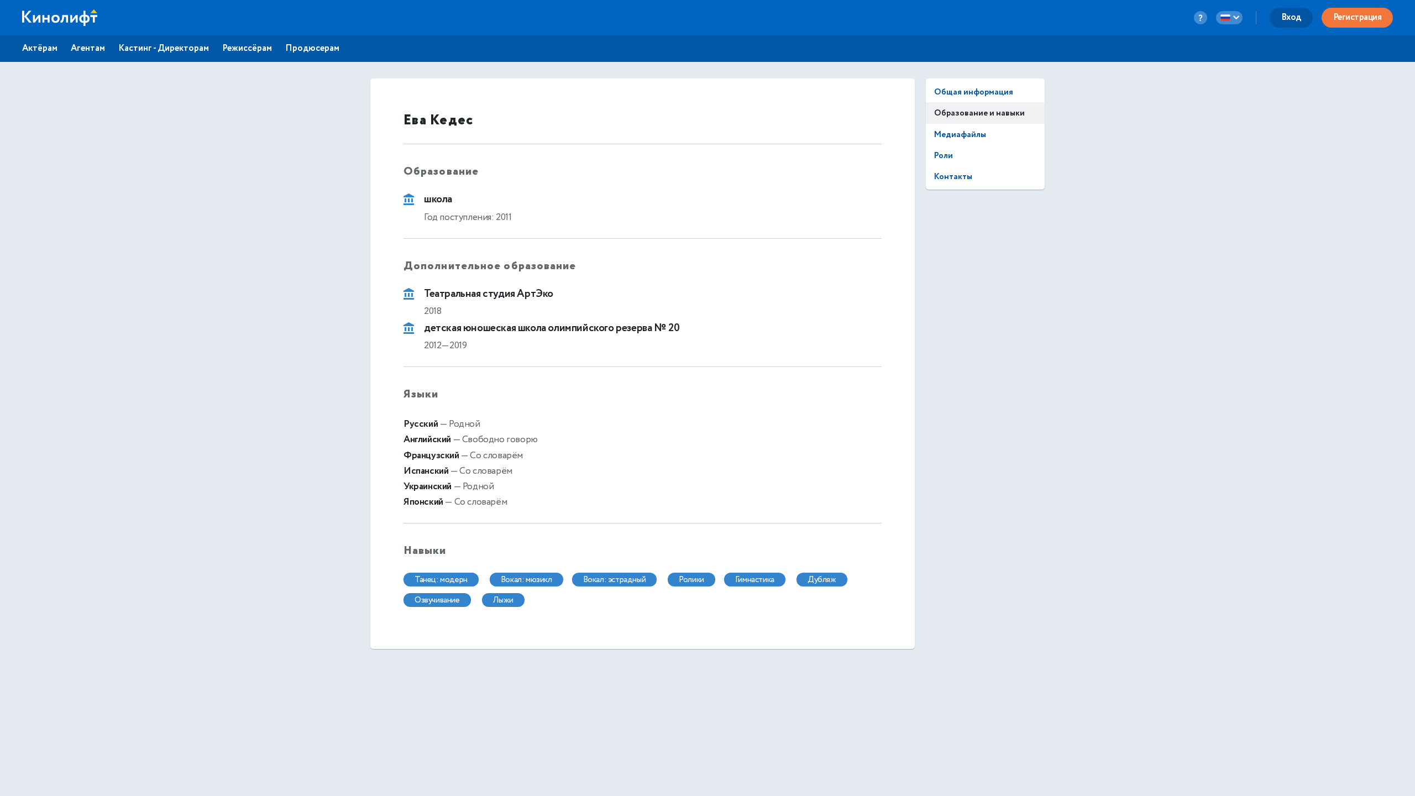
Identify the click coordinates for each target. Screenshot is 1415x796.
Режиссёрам (247, 49)
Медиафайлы (960, 134)
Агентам (88, 49)
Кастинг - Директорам (163, 49)
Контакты (953, 176)
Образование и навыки (979, 113)
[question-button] (1200, 17)
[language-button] (1229, 17)
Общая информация (973, 92)
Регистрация (1357, 17)
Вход (1291, 17)
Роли (943, 155)
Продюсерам (312, 49)
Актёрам (39, 49)
